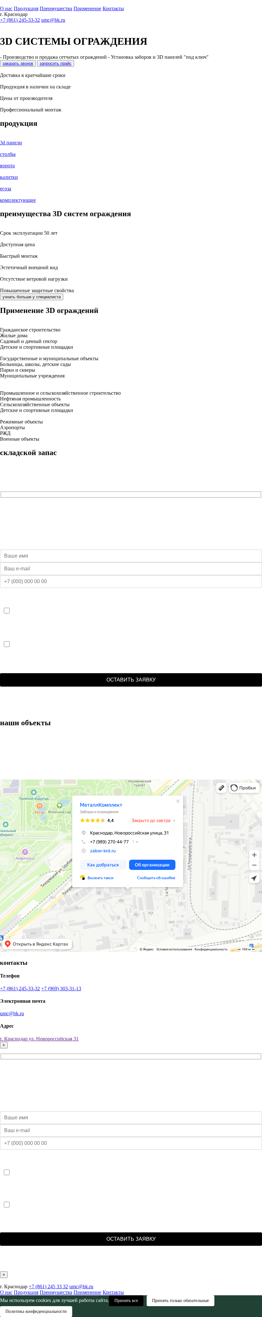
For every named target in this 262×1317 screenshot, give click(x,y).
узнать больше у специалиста (32, 296)
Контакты (113, 8)
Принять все (126, 1300)
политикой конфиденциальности (137, 705)
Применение (87, 8)
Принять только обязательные (180, 1300)
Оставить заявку (131, 679)
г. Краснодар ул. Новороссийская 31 (39, 1038)
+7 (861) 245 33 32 (48, 1286)
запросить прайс (56, 63)
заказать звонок (18, 63)
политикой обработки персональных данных (216, 705)
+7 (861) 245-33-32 (20, 20)
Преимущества (56, 8)
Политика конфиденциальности (36, 1311)
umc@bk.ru (53, 20)
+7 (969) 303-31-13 (61, 988)
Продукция (26, 8)
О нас (6, 8)
